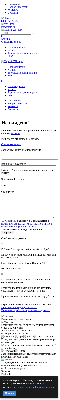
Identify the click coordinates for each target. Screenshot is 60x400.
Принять (9, 393)
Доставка (13, 12)
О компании (14, 4)
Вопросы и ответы (18, 6)
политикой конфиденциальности (19, 226)
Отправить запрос (11, 144)
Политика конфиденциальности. (19, 307)
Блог (10, 56)
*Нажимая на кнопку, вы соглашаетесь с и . (26, 223)
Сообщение (7, 191)
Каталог (12, 50)
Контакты (13, 9)
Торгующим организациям (22, 53)
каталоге (15, 133)
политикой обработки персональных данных (25, 223)
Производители (16, 47)
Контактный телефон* (13, 179)
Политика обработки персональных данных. (25, 310)
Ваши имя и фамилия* (13, 163)
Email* (4, 185)
